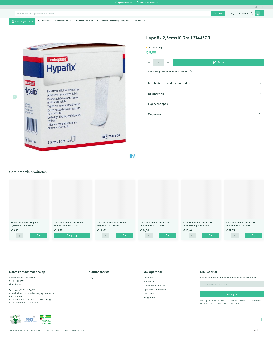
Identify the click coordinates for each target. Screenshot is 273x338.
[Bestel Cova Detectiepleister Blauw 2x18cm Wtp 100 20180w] (167, 235)
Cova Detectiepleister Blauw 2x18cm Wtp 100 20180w (154, 224)
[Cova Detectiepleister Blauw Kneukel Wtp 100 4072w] (72, 199)
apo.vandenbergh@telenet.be (38, 293)
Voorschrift (149, 293)
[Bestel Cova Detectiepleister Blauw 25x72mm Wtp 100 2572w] (210, 235)
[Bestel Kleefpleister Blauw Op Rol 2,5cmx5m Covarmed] (38, 235)
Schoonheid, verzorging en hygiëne (27, 37)
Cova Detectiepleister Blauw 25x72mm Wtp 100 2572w (197, 224)
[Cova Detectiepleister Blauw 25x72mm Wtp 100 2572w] (201, 199)
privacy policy (233, 303)
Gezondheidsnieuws (154, 285)
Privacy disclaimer (51, 330)
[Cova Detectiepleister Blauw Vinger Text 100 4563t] (115, 199)
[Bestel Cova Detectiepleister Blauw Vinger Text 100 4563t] (124, 235)
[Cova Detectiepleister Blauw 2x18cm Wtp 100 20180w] (158, 199)
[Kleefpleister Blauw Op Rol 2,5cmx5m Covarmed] (29, 199)
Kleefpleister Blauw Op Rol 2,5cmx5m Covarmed (24, 224)
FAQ (91, 277)
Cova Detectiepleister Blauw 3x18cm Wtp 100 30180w (240, 224)
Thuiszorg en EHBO (27, 82)
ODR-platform (77, 330)
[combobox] (113, 13)
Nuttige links (150, 281)
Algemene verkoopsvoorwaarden (25, 330)
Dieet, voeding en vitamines (27, 47)
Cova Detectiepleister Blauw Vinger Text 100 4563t (111, 224)
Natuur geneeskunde (27, 74)
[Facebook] (262, 319)
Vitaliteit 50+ (27, 66)
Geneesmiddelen (27, 98)
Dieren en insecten (27, 90)
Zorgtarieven (150, 297)
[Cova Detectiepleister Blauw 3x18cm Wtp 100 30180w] (244, 199)
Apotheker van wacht (155, 289)
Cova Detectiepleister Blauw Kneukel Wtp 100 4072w (68, 224)
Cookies (65, 330)
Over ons (148, 277)
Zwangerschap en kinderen (27, 57)
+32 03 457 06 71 (27, 290)
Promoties (16, 28)
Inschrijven (232, 294)
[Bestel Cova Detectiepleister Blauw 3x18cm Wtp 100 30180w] (253, 235)
